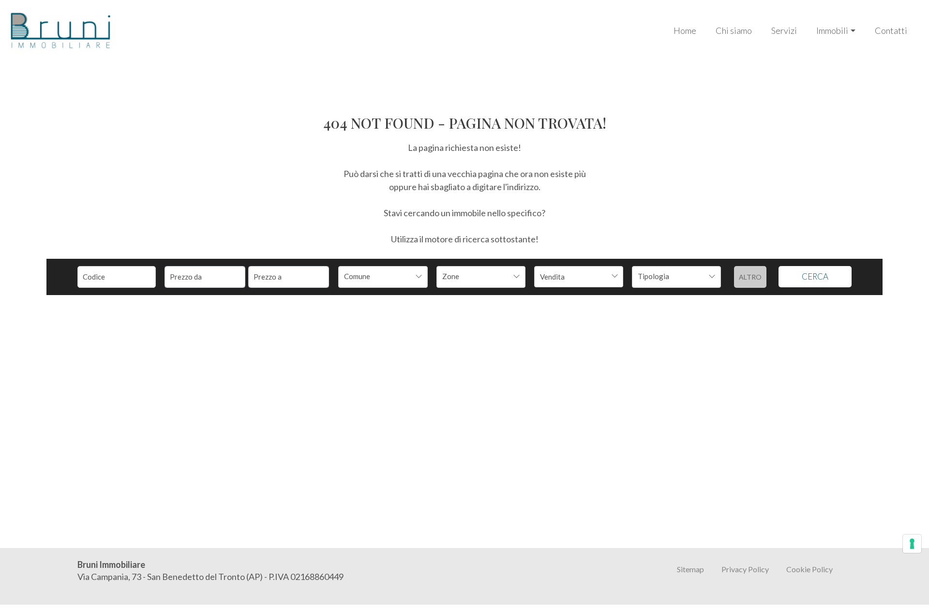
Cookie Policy (809, 569)
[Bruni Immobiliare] (60, 29)
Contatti (891, 30)
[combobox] (382, 277)
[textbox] (374, 276)
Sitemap (690, 569)
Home (685, 30)
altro (750, 277)
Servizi (784, 30)
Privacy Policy (745, 569)
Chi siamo (734, 30)
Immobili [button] (832, 30)
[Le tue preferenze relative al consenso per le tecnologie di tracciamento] (912, 544)
